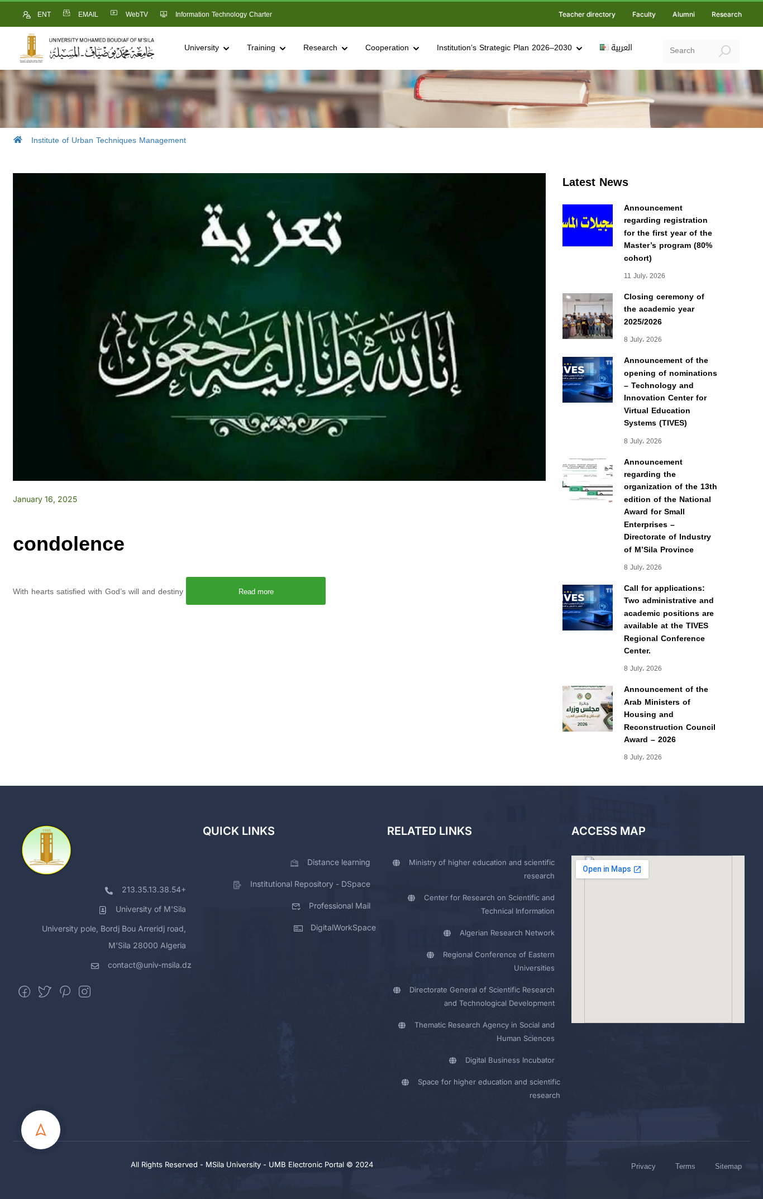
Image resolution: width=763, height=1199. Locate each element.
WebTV (137, 14)
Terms (685, 1166)
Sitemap (728, 1166)
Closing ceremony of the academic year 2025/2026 (664, 309)
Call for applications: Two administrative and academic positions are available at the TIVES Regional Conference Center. (669, 619)
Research (727, 14)
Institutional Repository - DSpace (310, 883)
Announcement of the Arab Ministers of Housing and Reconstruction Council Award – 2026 (670, 714)
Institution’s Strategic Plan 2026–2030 (504, 47)
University (201, 47)
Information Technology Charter (223, 14)
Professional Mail (339, 905)
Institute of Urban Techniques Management (108, 140)
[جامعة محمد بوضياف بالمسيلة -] (86, 48)
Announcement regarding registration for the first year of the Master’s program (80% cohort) (668, 233)
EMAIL (88, 14)
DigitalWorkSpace (343, 927)
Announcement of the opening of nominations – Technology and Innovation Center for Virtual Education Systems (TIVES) (670, 392)
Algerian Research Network (507, 932)
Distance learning (338, 862)
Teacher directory (587, 14)
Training (261, 47)
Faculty (644, 14)
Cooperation (387, 47)
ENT (44, 14)
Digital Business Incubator (510, 1059)
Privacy (643, 1166)
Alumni (684, 14)
